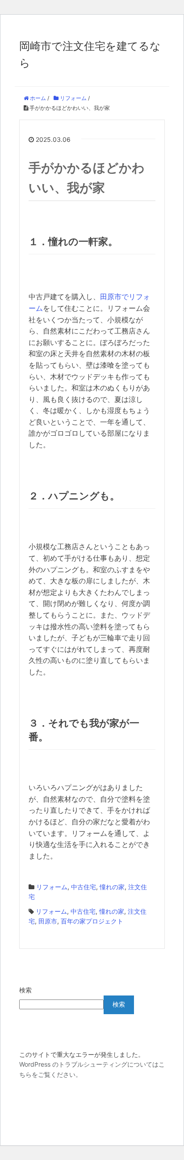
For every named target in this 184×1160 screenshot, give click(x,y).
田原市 (47, 921)
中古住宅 (83, 887)
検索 (25, 990)
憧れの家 (112, 887)
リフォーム (51, 887)
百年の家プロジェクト (92, 921)
